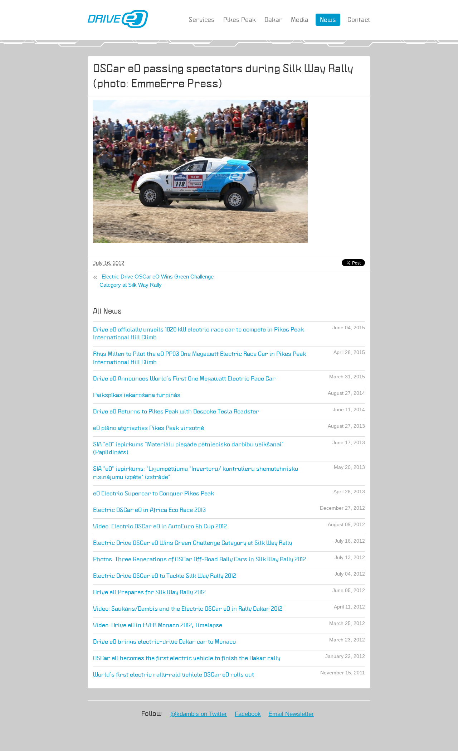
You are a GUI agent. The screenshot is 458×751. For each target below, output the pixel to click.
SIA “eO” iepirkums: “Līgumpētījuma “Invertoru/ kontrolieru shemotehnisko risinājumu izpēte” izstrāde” (195, 473)
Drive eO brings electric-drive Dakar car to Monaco (164, 642)
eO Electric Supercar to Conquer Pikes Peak (153, 493)
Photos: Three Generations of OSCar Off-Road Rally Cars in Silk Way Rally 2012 (199, 559)
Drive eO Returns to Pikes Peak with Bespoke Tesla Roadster (176, 412)
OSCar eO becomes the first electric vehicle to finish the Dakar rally (186, 658)
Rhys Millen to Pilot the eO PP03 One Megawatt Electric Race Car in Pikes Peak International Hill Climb (199, 358)
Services (202, 20)
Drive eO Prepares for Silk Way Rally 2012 (149, 592)
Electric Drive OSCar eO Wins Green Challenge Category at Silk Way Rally (156, 280)
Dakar (273, 20)
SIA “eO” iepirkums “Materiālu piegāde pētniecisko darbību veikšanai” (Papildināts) (188, 449)
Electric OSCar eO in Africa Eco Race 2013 (149, 510)
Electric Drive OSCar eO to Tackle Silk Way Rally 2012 (164, 576)
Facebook (248, 714)
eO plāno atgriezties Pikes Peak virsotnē (148, 428)
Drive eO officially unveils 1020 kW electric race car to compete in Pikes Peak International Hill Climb (198, 334)
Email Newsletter (291, 714)
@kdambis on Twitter (198, 714)
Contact (358, 20)
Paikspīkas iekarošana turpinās (136, 395)
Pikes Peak (239, 20)
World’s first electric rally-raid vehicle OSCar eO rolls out (173, 675)
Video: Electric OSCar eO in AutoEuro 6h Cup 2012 (160, 526)
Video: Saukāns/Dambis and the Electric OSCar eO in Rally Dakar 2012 (187, 609)
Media (299, 20)
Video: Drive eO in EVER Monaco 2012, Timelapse (157, 625)
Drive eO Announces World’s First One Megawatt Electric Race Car (184, 379)
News (328, 20)
